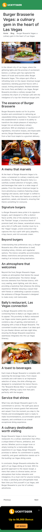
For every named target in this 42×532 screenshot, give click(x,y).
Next (36, 500)
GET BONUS (21, 526)
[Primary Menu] (38, 5)
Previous (7, 500)
